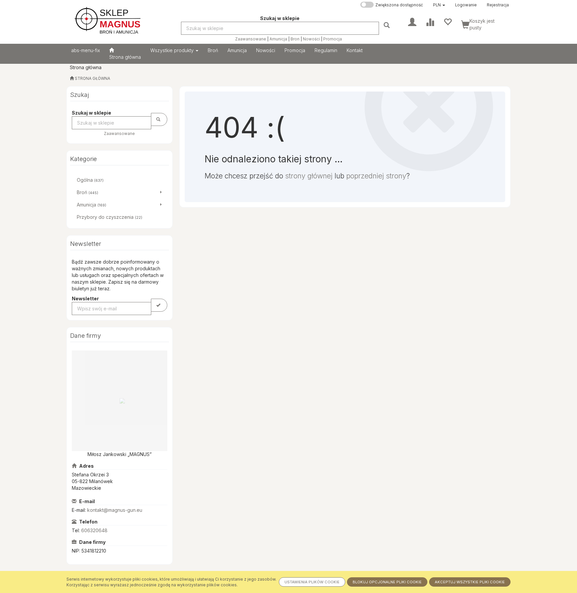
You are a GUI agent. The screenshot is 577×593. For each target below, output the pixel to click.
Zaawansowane (250, 39)
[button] (439, 5)
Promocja (332, 39)
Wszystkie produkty (172, 50)
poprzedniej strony (376, 176)
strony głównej (309, 176)
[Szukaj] (387, 24)
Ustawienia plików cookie (312, 582)
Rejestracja (498, 5)
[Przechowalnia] (447, 21)
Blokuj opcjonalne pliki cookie (387, 582)
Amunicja (278, 39)
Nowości (311, 39)
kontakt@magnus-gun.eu (114, 510)
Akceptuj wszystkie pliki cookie (470, 582)
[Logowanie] (412, 21)
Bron (295, 39)
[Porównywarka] (429, 21)
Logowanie (466, 5)
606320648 (94, 530)
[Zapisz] (159, 305)
